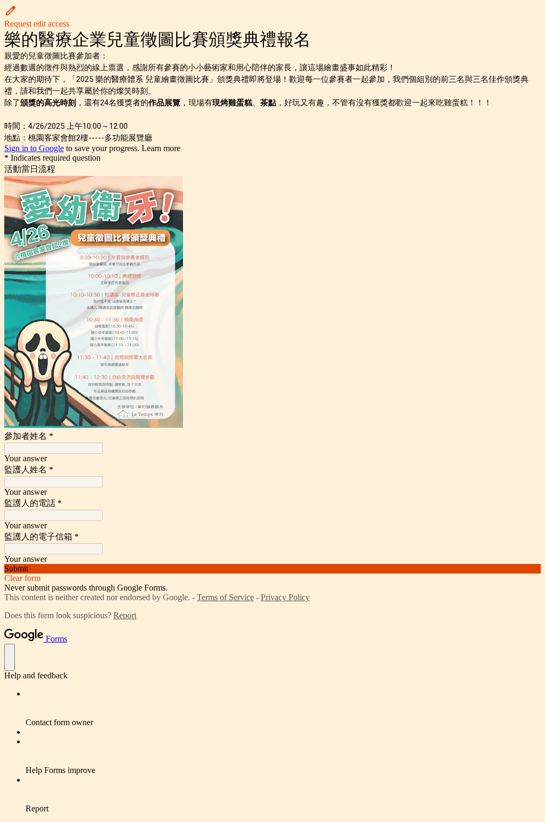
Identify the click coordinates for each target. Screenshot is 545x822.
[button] (272, 16)
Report (124, 615)
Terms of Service (225, 597)
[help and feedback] (9, 657)
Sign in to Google (34, 148)
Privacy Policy (285, 597)
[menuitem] (283, 708)
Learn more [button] (161, 148)
